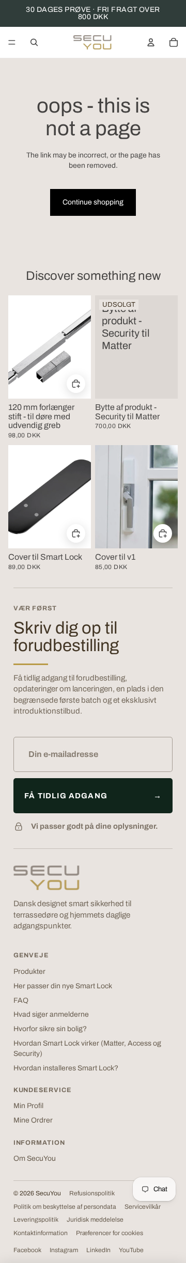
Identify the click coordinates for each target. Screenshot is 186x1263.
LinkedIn (98, 1250)
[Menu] (12, 42)
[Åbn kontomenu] (151, 42)
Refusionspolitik (92, 1193)
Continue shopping (93, 202)
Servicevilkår (143, 1206)
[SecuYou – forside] (46, 877)
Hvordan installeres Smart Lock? (65, 1068)
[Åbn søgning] (34, 42)
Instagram (64, 1250)
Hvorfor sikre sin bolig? (50, 1029)
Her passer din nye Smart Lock (62, 986)
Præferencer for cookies (109, 1233)
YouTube (131, 1250)
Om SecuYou (34, 1158)
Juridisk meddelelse (95, 1219)
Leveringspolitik (35, 1219)
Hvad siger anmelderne (51, 1014)
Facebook (27, 1250)
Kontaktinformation (40, 1233)
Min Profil (28, 1106)
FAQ (20, 1000)
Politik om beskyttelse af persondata (64, 1206)
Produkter (29, 971)
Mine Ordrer (33, 1120)
